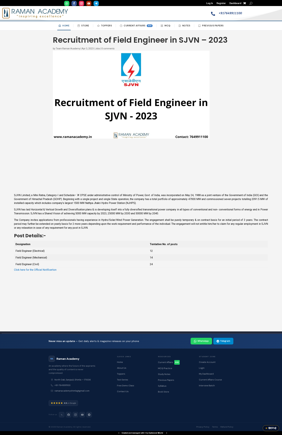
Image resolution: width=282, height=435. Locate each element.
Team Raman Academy (68, 48)
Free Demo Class (125, 385)
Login (201, 368)
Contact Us (123, 391)
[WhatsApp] (61, 414)
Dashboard (235, 3)
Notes (186, 25)
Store (85, 25)
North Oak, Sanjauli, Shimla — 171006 (73, 379)
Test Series (122, 379)
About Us (121, 368)
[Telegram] (89, 414)
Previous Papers (213, 25)
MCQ (167, 25)
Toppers (106, 25)
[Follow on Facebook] (74, 3)
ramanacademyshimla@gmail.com (72, 390)
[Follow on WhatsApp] (66, 3)
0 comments (108, 48)
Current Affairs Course (210, 379)
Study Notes (164, 374)
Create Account (207, 362)
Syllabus (162, 386)
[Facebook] (68, 414)
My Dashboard (206, 373)
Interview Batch (207, 385)
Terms (215, 427)
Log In (209, 3)
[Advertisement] (141, 166)
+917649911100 (230, 13)
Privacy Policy (202, 427)
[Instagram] (75, 414)
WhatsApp (203, 341)
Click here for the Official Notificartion (35, 269)
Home (65, 25)
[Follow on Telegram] (96, 3)
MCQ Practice (165, 368)
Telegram (225, 341)
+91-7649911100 (62, 385)
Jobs (97, 48)
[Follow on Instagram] (81, 3)
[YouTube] (82, 414)
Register (221, 3)
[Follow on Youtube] (88, 3)
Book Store (163, 391)
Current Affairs (137, 25)
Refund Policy (226, 427)
